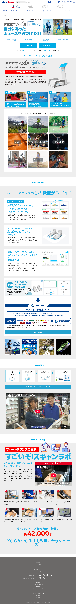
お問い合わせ (38, 567)
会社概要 (38, 595)
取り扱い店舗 (47, 45)
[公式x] (40, 575)
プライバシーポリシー (37, 588)
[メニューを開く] (74, 2)
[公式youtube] (51, 575)
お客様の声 (28, 45)
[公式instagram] (47, 575)
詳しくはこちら (38, 332)
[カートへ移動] (71, 2)
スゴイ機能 (28, 40)
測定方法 (46, 40)
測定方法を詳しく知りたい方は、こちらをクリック (38, 386)
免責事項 (38, 586)
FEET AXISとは (12, 40)
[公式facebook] (44, 575)
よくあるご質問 (38, 564)
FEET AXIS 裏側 (63, 40)
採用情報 (37, 597)
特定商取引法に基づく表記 (38, 584)
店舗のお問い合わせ (37, 569)
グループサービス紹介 (38, 571)
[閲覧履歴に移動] (65, 2)
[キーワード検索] (49, 2)
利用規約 (38, 582)
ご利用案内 (38, 562)
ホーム (2, 15)
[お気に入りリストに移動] (68, 2)
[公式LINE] (44, 578)
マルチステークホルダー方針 (38, 593)
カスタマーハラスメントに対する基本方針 (37, 591)
